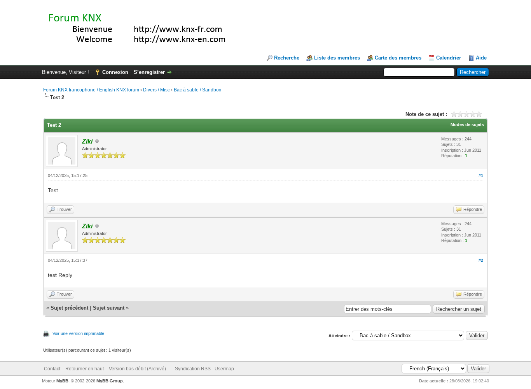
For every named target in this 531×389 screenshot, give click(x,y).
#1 (481, 175)
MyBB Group (109, 380)
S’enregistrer (149, 72)
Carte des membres (398, 58)
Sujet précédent (69, 308)
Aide (481, 58)
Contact (52, 368)
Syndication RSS (193, 368)
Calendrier (448, 58)
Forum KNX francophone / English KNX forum (91, 90)
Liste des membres (337, 58)
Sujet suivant (108, 308)
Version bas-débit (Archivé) (137, 368)
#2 (481, 260)
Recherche (286, 58)
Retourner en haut (84, 368)
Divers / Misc (156, 90)
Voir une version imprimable (78, 333)
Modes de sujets (467, 124)
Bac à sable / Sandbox (197, 90)
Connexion (115, 72)
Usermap (224, 368)
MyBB (62, 380)
